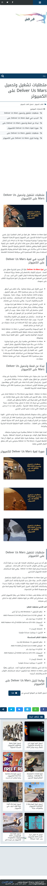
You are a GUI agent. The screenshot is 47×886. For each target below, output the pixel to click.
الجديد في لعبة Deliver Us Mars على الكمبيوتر (24, 118)
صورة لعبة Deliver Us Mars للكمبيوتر (23, 128)
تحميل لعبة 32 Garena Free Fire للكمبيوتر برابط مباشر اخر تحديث (13, 776)
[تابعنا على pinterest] (2, 2)
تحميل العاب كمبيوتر (26, 104)
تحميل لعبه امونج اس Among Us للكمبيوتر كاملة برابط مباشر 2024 (34, 745)
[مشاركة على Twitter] (11, 709)
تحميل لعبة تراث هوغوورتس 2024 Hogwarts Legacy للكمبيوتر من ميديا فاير (13, 837)
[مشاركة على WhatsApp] (35, 709)
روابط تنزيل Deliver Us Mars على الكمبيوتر (21, 138)
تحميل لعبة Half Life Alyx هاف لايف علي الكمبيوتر (14, 806)
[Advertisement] (23, 49)
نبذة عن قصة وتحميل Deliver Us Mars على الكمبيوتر (22, 123)
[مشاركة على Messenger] (19, 709)
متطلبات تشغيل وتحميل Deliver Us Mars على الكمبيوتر (23, 113)
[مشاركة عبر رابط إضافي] (3, 709)
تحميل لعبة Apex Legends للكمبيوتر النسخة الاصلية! (14, 745)
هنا (13, 693)
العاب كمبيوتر (39, 104)
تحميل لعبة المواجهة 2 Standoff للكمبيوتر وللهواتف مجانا (34, 806)
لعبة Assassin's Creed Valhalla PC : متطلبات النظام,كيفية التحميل (35, 776)
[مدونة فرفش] (23, 15)
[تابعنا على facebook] (12, 2)
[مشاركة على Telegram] (27, 709)
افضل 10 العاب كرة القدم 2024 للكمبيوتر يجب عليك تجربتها (35, 837)
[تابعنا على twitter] (7, 2)
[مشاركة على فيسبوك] (43, 709)
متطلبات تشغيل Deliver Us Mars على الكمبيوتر (24, 133)
